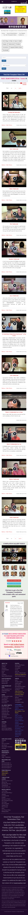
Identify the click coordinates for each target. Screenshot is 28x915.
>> (15, 88)
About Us (4, 665)
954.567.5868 (21, 9)
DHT (3, 742)
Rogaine (4, 755)
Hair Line (17, 671)
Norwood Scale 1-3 (6, 763)
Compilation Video (19, 702)
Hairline (17, 722)
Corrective (17, 668)
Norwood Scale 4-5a (7, 766)
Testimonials (18, 683)
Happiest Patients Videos (16, 47)
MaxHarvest (10, 116)
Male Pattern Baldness (7, 746)
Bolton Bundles (5, 680)
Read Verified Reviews (7, 676)
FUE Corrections (19, 717)
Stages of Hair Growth (20, 673)
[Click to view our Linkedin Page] (16, 26)
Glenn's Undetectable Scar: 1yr (14, 444)
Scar (16, 41)
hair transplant (14, 194)
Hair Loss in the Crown (7, 780)
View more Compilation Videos (14, 580)
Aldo (14, 570)
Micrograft (4, 716)
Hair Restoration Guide (7, 696)
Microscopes (5, 806)
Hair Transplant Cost (6, 689)
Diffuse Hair (4, 782)
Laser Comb (5, 754)
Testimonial (11, 44)
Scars (16, 680)
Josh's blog (4, 791)
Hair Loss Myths (5, 743)
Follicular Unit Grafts (6, 708)
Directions (4, 668)
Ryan (22, 577)
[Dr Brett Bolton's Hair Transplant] (7, 7)
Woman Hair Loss (6, 787)
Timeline (18, 44)
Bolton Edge (5, 681)
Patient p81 (5, 576)
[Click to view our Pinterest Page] (18, 26)
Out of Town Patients (7, 728)
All (3, 41)
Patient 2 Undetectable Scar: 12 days (14, 412)
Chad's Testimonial (14, 517)
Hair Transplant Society (7, 800)
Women (17, 736)
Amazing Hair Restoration (14, 112)
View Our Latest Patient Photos (14, 583)
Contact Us (14, 1)
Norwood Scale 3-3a (7, 764)
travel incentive (18, 883)
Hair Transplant (5, 803)
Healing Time (5, 805)
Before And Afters (19, 709)
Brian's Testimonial (14, 189)
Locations (4, 674)
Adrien (22, 570)
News (3, 808)
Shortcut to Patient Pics (20, 674)
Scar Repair (18, 666)
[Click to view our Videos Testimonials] (12, 26)
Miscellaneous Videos (20, 686)
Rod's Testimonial (14, 149)
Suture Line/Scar (19, 730)
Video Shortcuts (19, 691)
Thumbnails (5, 50)
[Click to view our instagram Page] (21, 26)
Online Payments (6, 690)
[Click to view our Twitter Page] (14, 26)
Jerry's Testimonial (14, 295)
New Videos (18, 685)
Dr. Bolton (22, 154)
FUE (24, 344)
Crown (16, 669)
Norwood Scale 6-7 (6, 767)
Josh (6, 570)
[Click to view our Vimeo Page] (25, 26)
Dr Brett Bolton (5, 669)
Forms (3, 671)
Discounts (4, 725)
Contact (3, 666)
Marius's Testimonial (14, 479)
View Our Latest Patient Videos (14, 586)
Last (20, 88)
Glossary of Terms (6, 799)
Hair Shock (4, 745)
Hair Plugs (4, 802)
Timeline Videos (19, 681)
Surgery (5, 44)
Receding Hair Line (6, 783)
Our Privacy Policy (6, 810)
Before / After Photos (7, 125)
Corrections (5, 47)
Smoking (4, 748)
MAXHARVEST (21, 264)
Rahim (14, 576)
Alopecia (4, 740)
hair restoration (6, 154)
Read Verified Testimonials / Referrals (5, 773)
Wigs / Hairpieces (6, 757)
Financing (4, 692)
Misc (11, 41)
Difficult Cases (18, 715)
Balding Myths (5, 811)
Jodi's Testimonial (14, 375)
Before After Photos (19, 665)
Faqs (7, 41)
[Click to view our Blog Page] (23, 26)
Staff (20, 41)
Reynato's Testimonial (14, 259)
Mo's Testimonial (14, 224)
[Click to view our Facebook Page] (10, 26)
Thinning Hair (5, 785)
